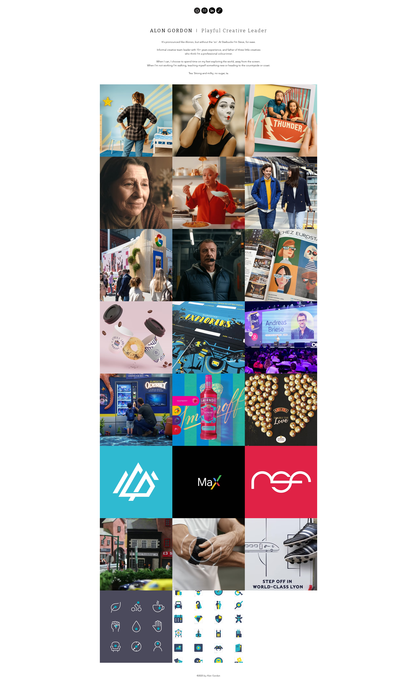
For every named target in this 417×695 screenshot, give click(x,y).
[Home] (197, 10)
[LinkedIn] (212, 10)
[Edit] (219, 10)
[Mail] (204, 10)
